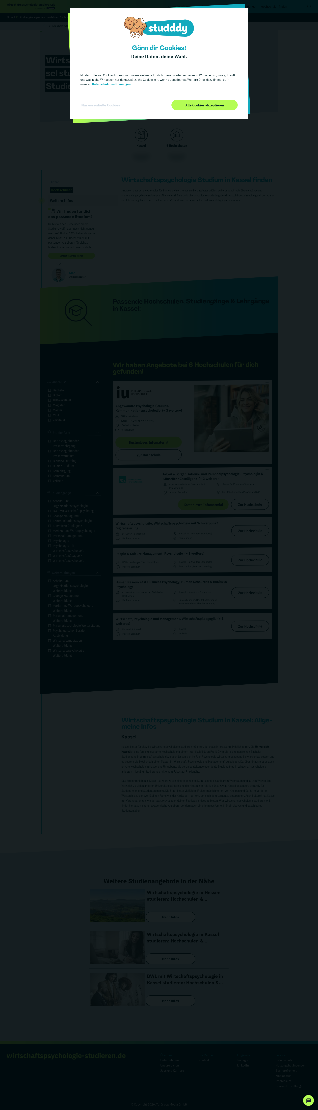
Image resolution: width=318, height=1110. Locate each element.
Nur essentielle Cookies (100, 105)
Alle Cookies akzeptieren (204, 105)
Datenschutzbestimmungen (111, 84)
